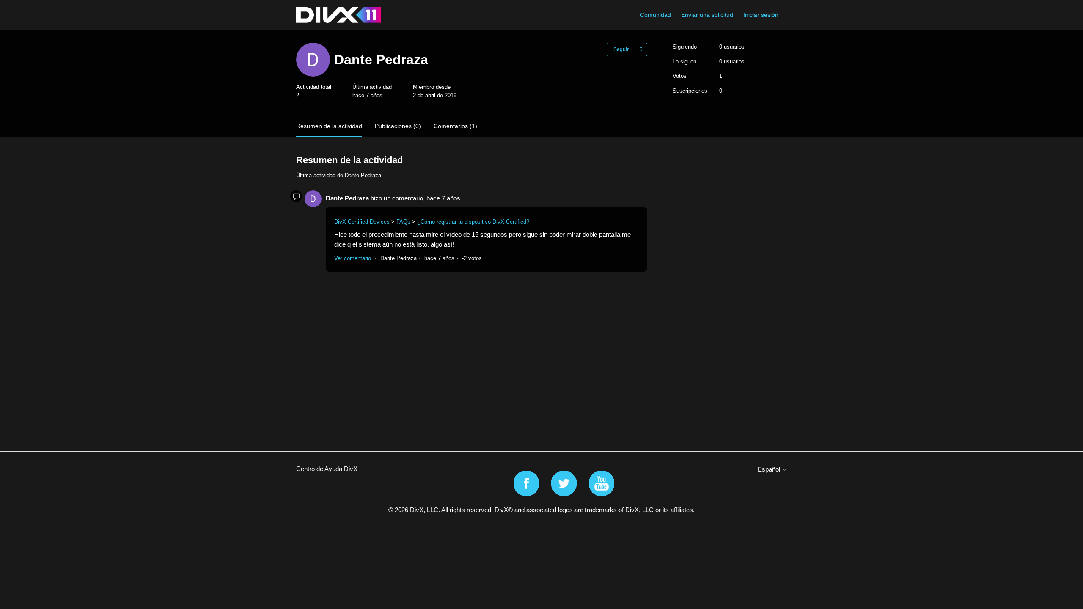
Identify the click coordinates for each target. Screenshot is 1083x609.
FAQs (403, 222)
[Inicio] (338, 15)
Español (770, 469)
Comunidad (655, 14)
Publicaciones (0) (398, 126)
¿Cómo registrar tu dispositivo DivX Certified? (473, 222)
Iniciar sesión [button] (760, 14)
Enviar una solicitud (707, 14)
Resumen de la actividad (329, 126)
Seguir (621, 49)
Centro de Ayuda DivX (326, 468)
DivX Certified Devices (362, 222)
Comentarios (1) (455, 126)
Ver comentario (352, 258)
